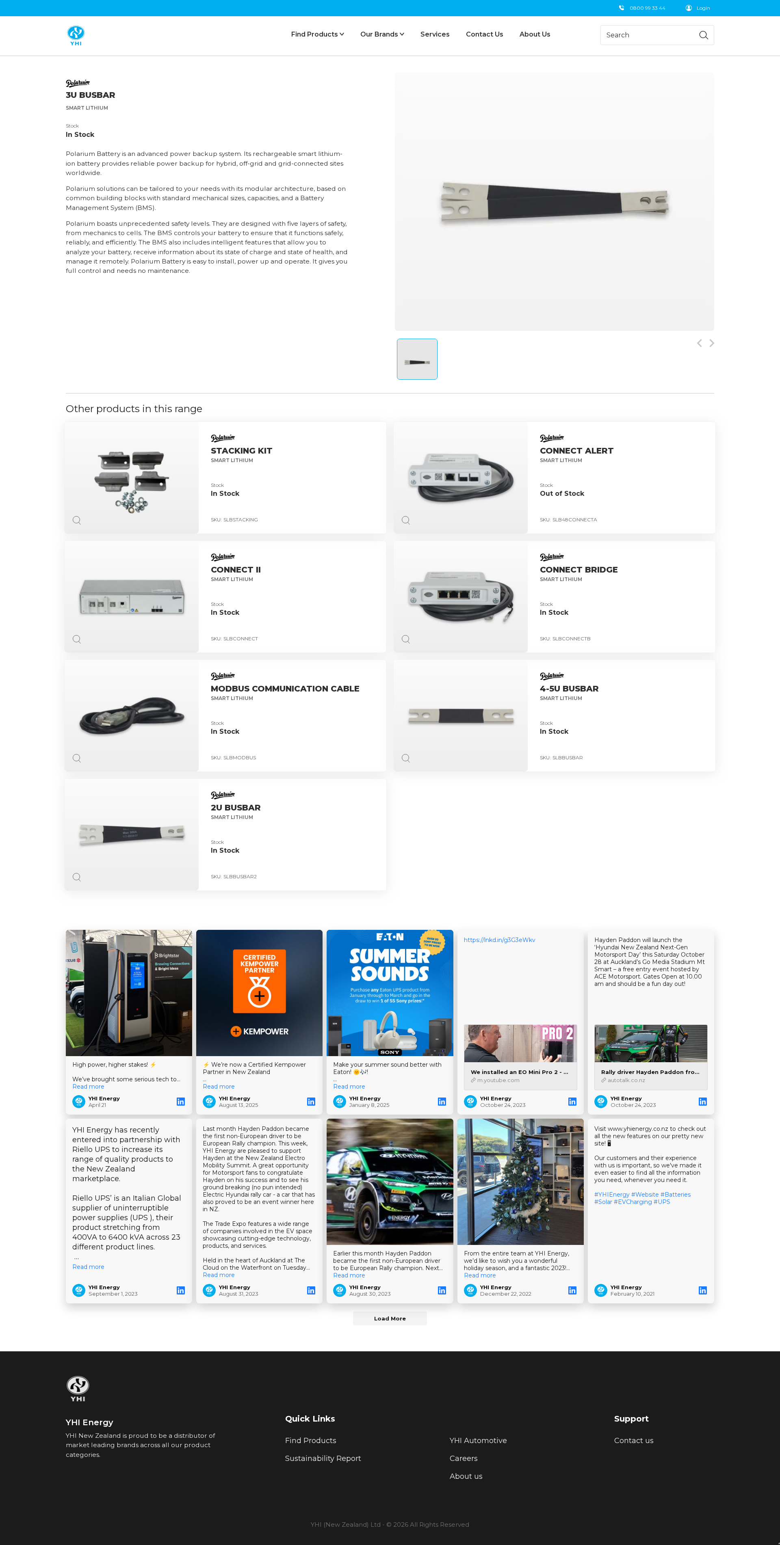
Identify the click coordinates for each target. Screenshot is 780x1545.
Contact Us (484, 34)
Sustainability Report (323, 1458)
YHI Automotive (478, 1440)
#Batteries (676, 1194)
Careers (464, 1458)
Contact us (634, 1440)
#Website (645, 1194)
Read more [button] (88, 1086)
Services (435, 34)
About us (466, 1476)
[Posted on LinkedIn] (181, 1101)
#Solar (603, 1202)
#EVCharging (633, 1202)
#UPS (662, 1202)
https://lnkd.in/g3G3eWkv (499, 940)
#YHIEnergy (612, 1194)
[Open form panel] (779, 1543)
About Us (535, 34)
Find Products (310, 1440)
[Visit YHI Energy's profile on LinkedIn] (80, 1101)
